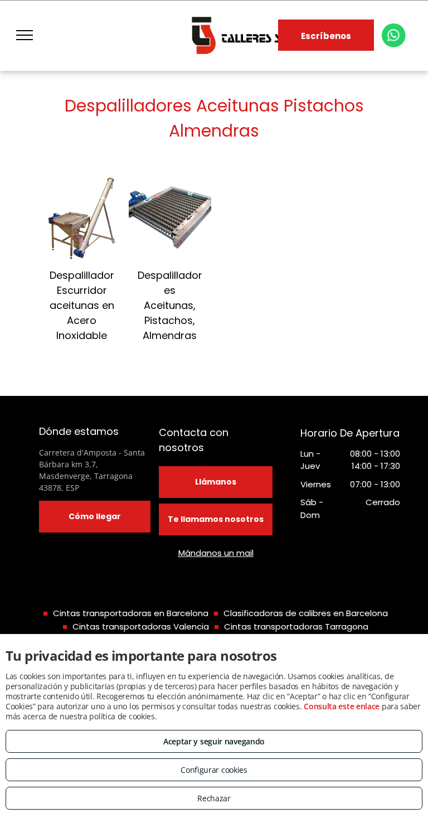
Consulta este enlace (342, 706)
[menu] (24, 35)
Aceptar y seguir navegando (214, 741)
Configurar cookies (214, 769)
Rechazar (214, 798)
